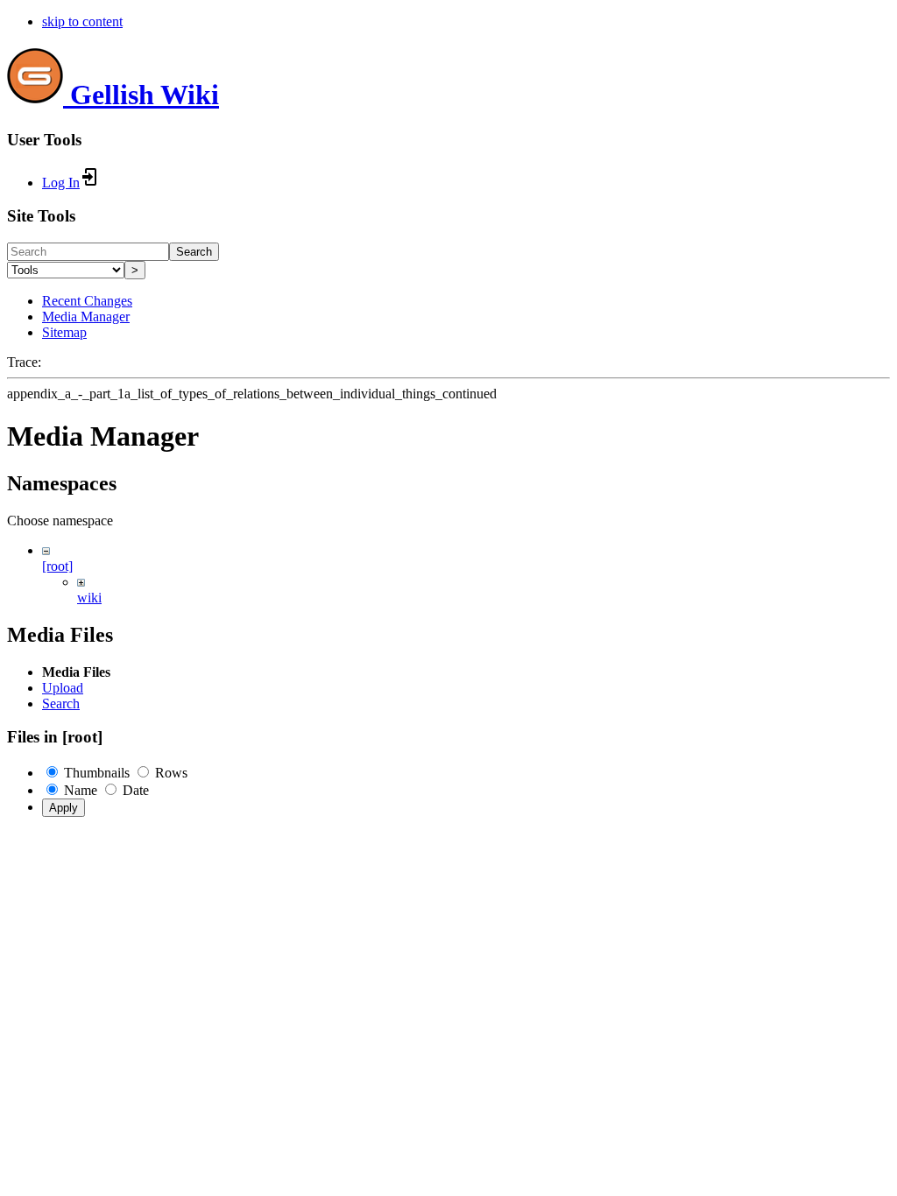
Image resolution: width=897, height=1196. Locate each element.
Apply (63, 807)
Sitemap (64, 332)
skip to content (82, 21)
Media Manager (86, 316)
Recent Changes (87, 300)
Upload (62, 687)
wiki (89, 597)
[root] (57, 566)
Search (194, 251)
